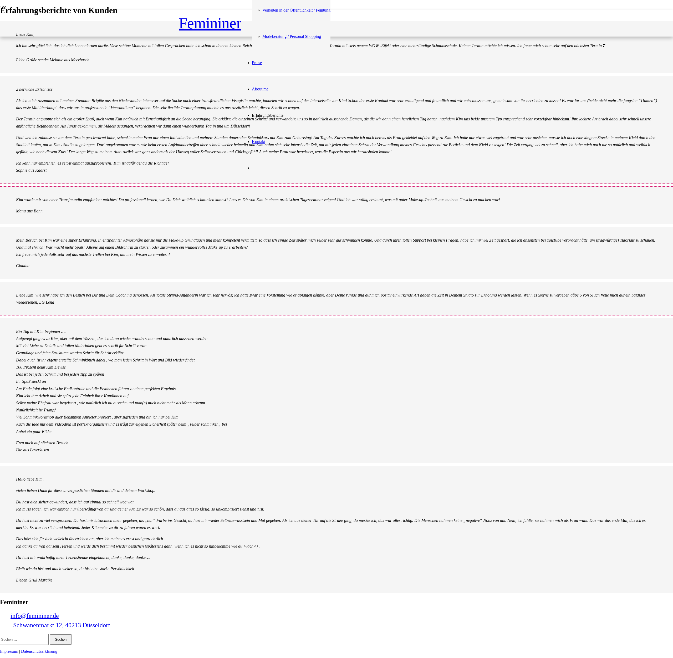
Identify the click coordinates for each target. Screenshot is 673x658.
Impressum (9, 651)
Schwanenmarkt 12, (61, 625)
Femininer (210, 23)
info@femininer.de (35, 615)
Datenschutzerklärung (39, 651)
